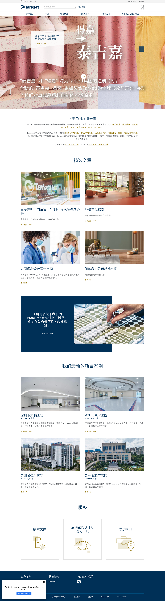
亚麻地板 (112, 133)
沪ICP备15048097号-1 (59, 597)
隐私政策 (90, 597)
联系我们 (141, 1)
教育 (67, 127)
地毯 (120, 133)
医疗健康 (116, 124)
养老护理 (126, 124)
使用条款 (77, 597)
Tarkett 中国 (132, 1)
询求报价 (52, 581)
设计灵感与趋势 (72, 144)
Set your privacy (24, 593)
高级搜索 (82, 7)
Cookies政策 (105, 597)
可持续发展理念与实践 (98, 144)
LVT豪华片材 (100, 133)
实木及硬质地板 (131, 133)
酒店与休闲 (81, 127)
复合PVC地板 (87, 133)
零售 (73, 127)
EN (35, 1)
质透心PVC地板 (72, 133)
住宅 (90, 127)
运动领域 (98, 127)
